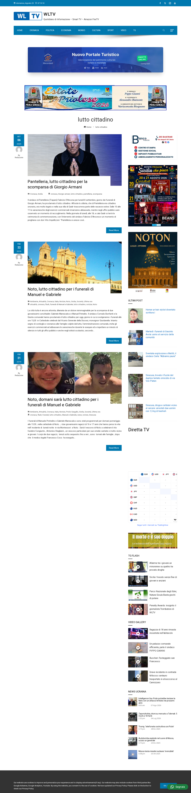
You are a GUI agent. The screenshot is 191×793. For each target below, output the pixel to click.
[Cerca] (164, 30)
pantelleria (87, 194)
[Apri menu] (172, 30)
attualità (33, 304)
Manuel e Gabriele (69, 415)
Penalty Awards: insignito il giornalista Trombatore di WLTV (162, 609)
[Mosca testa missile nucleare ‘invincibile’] (132, 754)
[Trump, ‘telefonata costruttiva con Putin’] (132, 729)
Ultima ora (88, 301)
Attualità (42, 301)
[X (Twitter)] (165, 3)
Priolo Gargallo (72, 412)
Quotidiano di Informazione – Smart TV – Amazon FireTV (71, 19)
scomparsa (97, 194)
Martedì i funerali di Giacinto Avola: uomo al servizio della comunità (160, 334)
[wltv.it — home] (28, 16)
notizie (89, 304)
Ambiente (34, 301)
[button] (177, 787)
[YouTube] (174, 3)
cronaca (54, 194)
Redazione (19, 158)
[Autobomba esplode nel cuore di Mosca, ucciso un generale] (132, 741)
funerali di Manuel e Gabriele (61, 304)
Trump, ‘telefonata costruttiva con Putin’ (156, 726)
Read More (114, 230)
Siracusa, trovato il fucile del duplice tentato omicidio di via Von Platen (160, 378)
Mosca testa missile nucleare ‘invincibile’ (156, 751)
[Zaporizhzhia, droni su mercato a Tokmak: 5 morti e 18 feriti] (132, 717)
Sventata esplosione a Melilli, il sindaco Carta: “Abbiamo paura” (161, 355)
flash (47, 304)
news (79, 415)
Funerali (46, 415)
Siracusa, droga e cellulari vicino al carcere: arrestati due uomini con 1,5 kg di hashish (161, 408)
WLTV (49, 14)
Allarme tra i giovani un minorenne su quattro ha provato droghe (161, 566)
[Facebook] (160, 3)
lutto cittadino (77, 194)
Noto (68, 301)
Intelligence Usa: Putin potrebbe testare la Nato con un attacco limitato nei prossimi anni (157, 700)
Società (80, 301)
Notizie (62, 301)
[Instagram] (170, 3)
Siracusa (92, 415)
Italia (57, 301)
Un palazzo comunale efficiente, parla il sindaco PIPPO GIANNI (162, 647)
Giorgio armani (64, 194)
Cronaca (33, 194)
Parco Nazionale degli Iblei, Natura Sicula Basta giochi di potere (163, 595)
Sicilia (40, 194)
